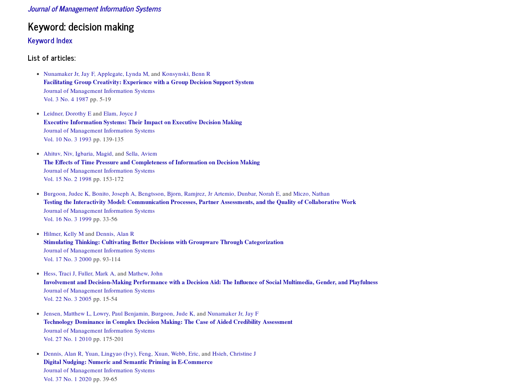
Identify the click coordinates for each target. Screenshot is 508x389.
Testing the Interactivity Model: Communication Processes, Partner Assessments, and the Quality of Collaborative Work (200, 201)
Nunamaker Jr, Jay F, (70, 73)
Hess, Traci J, (60, 273)
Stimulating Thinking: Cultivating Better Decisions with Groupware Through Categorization (163, 241)
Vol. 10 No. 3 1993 (68, 139)
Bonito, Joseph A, (114, 193)
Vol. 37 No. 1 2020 (68, 379)
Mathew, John (145, 273)
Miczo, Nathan (311, 193)
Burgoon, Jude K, (173, 313)
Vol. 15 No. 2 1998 (68, 179)
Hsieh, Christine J (234, 353)
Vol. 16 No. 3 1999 (68, 219)
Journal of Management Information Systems (94, 8)
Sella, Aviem (141, 153)
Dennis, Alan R (115, 233)
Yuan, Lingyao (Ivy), (111, 353)
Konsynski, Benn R (186, 73)
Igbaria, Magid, (94, 153)
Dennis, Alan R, (63, 353)
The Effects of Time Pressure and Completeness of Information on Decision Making (152, 162)
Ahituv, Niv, (59, 153)
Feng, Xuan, (154, 353)
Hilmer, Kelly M (64, 233)
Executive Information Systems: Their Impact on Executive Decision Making (143, 121)
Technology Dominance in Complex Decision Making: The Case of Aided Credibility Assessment (168, 321)
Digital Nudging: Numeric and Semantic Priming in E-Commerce (128, 361)
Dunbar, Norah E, (259, 193)
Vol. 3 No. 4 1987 (67, 99)
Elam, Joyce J (120, 113)
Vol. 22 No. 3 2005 (68, 298)
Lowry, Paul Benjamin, (121, 313)
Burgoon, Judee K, (67, 193)
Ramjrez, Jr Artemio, (210, 193)
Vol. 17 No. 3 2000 (68, 259)
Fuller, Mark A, (97, 273)
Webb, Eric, (185, 353)
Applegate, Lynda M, (123, 73)
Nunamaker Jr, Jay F (233, 313)
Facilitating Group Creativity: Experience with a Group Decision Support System (149, 81)
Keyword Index (50, 40)
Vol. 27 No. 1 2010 (68, 339)
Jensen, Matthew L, (68, 313)
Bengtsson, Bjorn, (160, 193)
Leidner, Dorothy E (67, 113)
